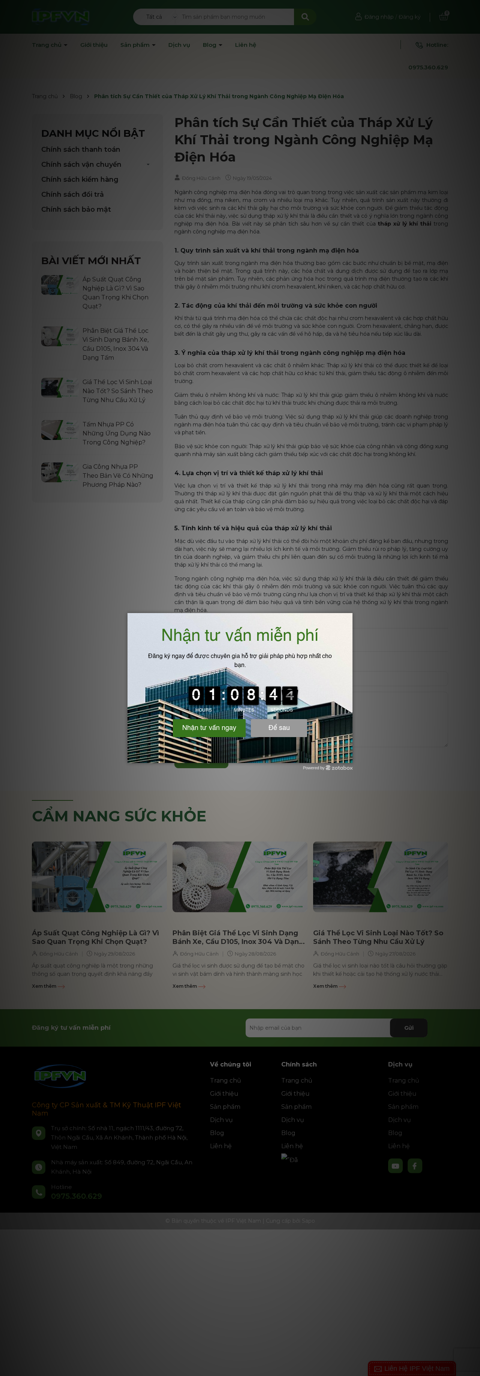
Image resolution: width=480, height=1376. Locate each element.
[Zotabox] (347, 756)
